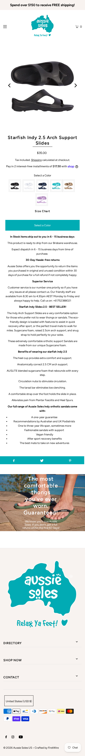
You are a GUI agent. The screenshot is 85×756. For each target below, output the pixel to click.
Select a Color (42, 175)
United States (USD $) (19, 701)
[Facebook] (6, 737)
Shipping (36, 159)
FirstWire (53, 747)
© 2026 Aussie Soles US (17, 747)
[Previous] (9, 85)
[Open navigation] (10, 26)
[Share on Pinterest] (70, 460)
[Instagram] (12, 737)
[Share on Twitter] (42, 460)
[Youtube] (21, 737)
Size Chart (42, 211)
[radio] (15, 186)
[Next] (75, 85)
